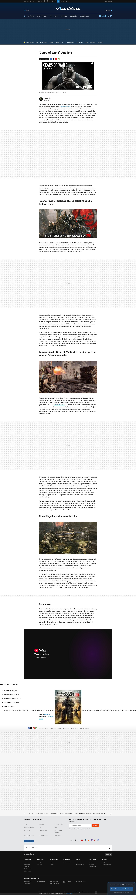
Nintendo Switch (59, 824)
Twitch (92, 840)
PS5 (56, 827)
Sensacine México (54, 881)
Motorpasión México (80, 881)
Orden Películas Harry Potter (99, 813)
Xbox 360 (53, 728)
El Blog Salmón (105, 862)
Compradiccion (92, 866)
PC (50, 16)
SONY (56, 16)
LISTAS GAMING (84, 16)
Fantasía (51, 42)
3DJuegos (39, 862)
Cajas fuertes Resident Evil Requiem (83, 813)
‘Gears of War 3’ (65, 107)
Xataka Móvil (27, 864)
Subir (107, 854)
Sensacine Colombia (54, 883)
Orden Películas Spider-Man (66, 813)
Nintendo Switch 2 (29, 827)
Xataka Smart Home (28, 868)
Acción (47, 728)
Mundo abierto (43, 42)
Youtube (105, 16)
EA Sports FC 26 (44, 835)
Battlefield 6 (58, 835)
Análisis (59, 728)
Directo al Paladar (67, 862)
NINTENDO (64, 16)
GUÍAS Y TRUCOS (42, 16)
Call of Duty (100, 42)
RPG (37, 42)
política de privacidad (88, 828)
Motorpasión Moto (80, 864)
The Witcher (93, 42)
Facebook (51, 59)
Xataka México (27, 881)
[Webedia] (29, 854)
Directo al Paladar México (67, 882)
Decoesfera (91, 864)
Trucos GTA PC (54, 813)
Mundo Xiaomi (27, 871)
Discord (100, 16)
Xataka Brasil (27, 883)
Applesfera (26, 866)
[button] (47, 98)
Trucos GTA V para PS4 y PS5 (41, 813)
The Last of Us (79, 42)
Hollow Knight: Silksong (58, 831)
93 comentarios (44, 59)
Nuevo (108, 10)
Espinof (52, 864)
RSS (88, 840)
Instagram (103, 16)
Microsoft (66, 728)
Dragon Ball (27, 830)
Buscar (108, 847)
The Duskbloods (70, 42)
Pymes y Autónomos (106, 864)
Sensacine (52, 862)
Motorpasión (79, 862)
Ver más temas (29, 841)
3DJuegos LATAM (41, 881)
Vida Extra (68, 8)
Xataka (26, 862)
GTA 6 (62, 42)
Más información (69, 893)
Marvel (86, 42)
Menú (28, 10)
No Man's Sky (43, 830)
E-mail (59, 59)
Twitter (108, 16)
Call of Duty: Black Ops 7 (29, 836)
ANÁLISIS (31, 16)
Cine (25, 824)
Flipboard (111, 16)
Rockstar (57, 42)
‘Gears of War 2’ (59, 405)
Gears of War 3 (85, 728)
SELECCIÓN (73, 16)
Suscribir (95, 825)
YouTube (47, 714)
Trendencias (92, 862)
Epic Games (75, 728)
